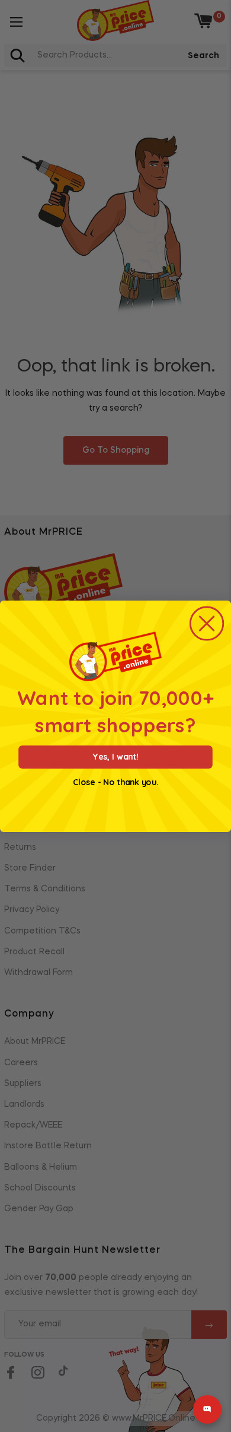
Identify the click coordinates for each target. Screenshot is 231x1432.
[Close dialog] (207, 623)
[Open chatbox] (207, 1409)
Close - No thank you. (115, 782)
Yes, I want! (115, 756)
